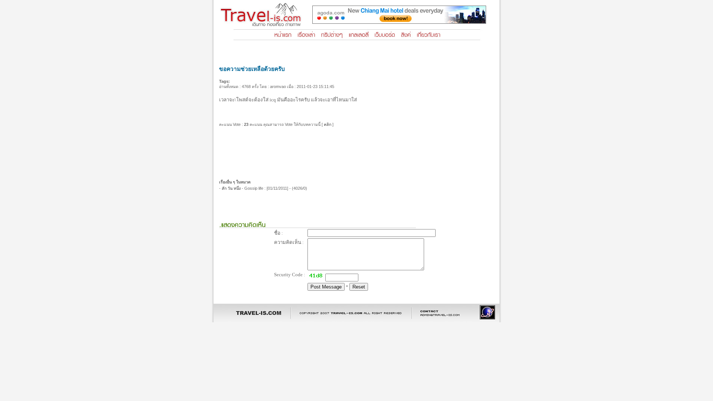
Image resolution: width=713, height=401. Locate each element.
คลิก (327, 124)
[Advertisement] (356, 150)
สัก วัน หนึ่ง (231, 188)
